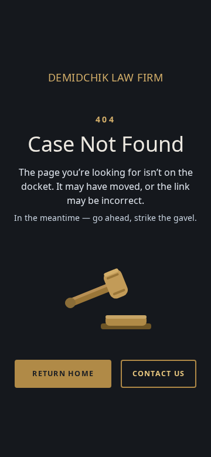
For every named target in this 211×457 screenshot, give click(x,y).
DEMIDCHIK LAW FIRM (105, 77)
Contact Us (158, 373)
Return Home (63, 373)
